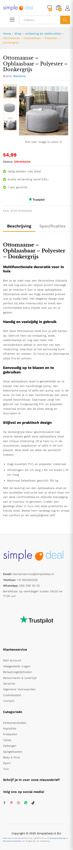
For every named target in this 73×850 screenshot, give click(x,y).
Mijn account (12, 660)
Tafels (7, 740)
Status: (8, 161)
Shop (17, 33)
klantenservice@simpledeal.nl (33, 574)
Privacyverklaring (57, 838)
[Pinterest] (11, 803)
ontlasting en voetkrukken (43, 33)
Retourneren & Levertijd (19, 677)
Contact (8, 700)
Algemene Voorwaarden (19, 689)
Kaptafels (9, 728)
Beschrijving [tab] (19, 226)
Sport (7, 763)
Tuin (6, 769)
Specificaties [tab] (52, 226)
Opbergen (9, 745)
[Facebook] (4, 803)
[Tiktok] (33, 803)
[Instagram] (18, 803)
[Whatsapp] (25, 803)
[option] (10, 91)
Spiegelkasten (12, 751)
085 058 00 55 (29, 585)
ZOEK (65, 20)
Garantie (9, 683)
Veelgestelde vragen (16, 666)
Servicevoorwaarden (12, 841)
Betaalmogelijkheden (17, 672)
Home (7, 33)
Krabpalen (10, 734)
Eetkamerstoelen (15, 722)
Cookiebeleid (12, 695)
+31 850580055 (27, 580)
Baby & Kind (11, 757)
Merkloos (19, 76)
